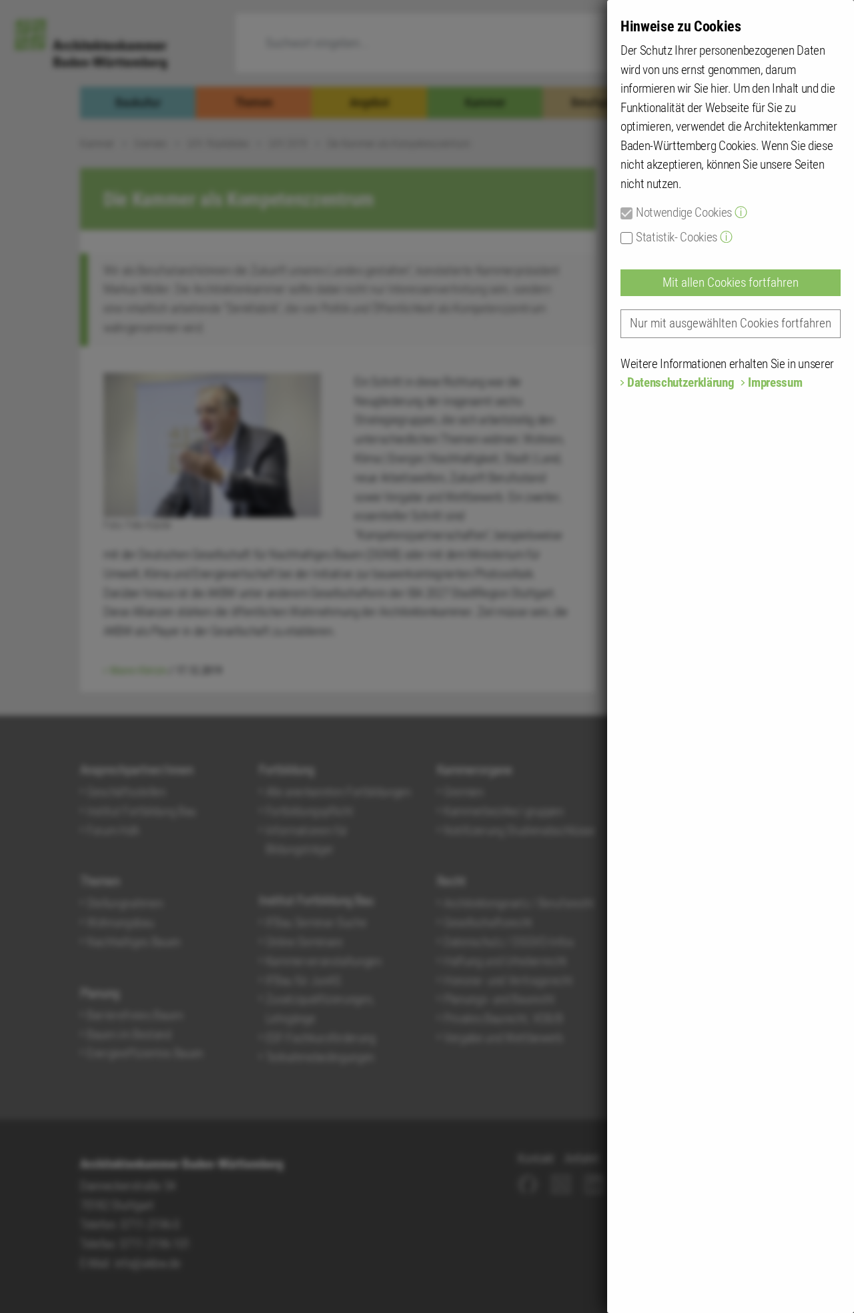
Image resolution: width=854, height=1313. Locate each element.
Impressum (775, 382)
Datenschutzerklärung (680, 382)
